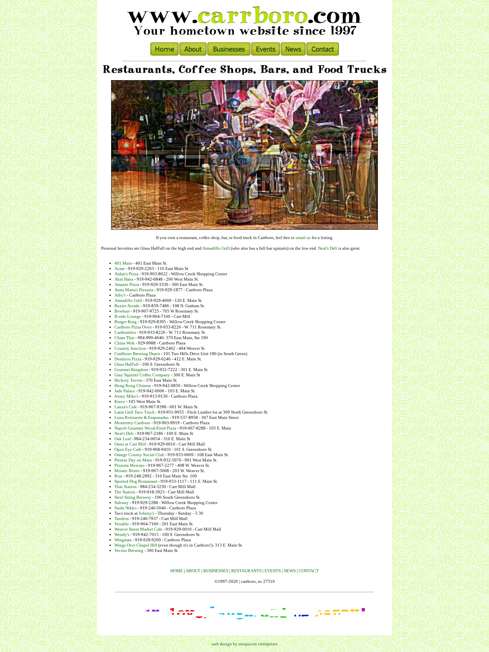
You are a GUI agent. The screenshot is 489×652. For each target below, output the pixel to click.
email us (303, 237)
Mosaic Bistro (127, 470)
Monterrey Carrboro (132, 422)
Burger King (125, 321)
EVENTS (272, 570)
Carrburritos (125, 332)
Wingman (123, 539)
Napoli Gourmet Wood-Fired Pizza (145, 428)
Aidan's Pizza (126, 273)
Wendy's (121, 534)
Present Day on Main (133, 459)
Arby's (120, 295)
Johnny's (146, 513)
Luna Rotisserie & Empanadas (141, 417)
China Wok (124, 342)
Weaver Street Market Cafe (138, 529)
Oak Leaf (122, 438)
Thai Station (125, 486)
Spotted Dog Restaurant (135, 481)
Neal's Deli (327, 248)
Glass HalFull (126, 364)
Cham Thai (124, 337)
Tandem (121, 518)
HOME (176, 570)
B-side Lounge (127, 316)
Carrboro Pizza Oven (133, 327)
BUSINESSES (215, 570)
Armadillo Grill (216, 248)
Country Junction (130, 348)
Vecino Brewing (128, 550)
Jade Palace (124, 390)
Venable (121, 523)
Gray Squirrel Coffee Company (142, 374)
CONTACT (309, 570)
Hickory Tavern (128, 380)
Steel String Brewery (132, 497)
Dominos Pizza (127, 358)
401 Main (123, 263)
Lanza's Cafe (125, 406)
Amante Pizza (126, 284)
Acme (119, 268)
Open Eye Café (127, 449)
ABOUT (193, 570)
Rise (118, 475)
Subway (121, 502)
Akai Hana (123, 279)
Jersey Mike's (126, 396)
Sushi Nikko (125, 507)
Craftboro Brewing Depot (137, 353)
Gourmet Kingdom (131, 369)
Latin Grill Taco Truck (135, 412)
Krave (119, 401)
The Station (124, 491)
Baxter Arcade (127, 305)
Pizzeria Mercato (129, 465)
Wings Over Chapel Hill (135, 545)
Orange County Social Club (139, 454)
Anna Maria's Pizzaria (133, 289)
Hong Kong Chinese (132, 385)
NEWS (290, 570)
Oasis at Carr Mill (130, 444)
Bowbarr (122, 311)
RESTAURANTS (246, 570)
